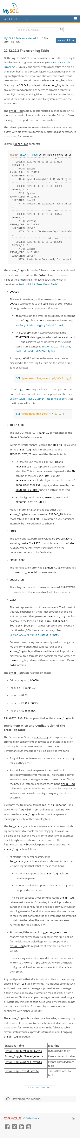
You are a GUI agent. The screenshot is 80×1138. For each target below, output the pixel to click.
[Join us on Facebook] (7, 1128)
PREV (30, 1087)
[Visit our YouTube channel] (28, 1128)
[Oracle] (13, 1118)
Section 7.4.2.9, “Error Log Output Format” (34, 635)
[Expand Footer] (73, 1119)
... (40, 38)
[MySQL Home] (11, 8)
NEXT (49, 1087)
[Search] (61, 29)
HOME (38, 1087)
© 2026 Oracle (31, 1118)
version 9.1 (64, 40)
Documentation (15, 18)
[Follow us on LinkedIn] (21, 1128)
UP (43, 1087)
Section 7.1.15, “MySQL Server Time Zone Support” (39, 398)
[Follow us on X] (14, 1128)
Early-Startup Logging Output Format (41, 325)
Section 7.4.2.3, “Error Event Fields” (38, 284)
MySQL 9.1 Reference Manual (20, 38)
